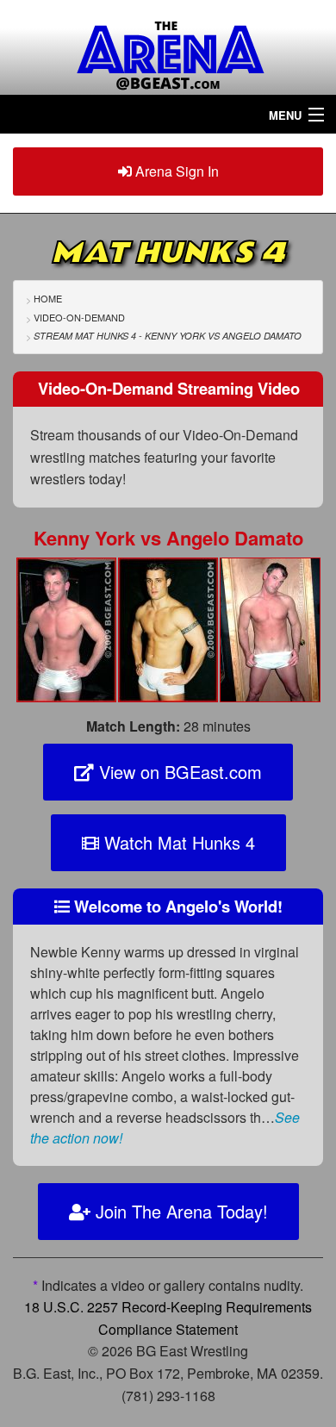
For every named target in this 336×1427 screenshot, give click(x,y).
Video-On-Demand (79, 317)
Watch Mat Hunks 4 (177, 842)
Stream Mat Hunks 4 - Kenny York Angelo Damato (168, 335)
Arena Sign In (175, 171)
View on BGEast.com (178, 771)
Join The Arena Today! (179, 1211)
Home (48, 298)
